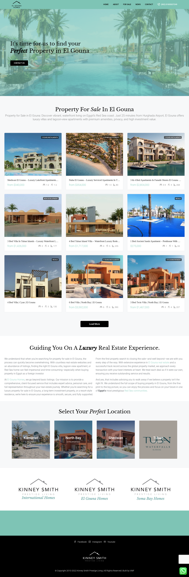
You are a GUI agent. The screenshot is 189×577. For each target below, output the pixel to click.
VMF (132, 570)
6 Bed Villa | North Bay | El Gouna (85, 302)
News (138, 4)
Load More (94, 324)
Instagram (97, 542)
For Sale (127, 4)
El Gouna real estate (158, 362)
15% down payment (173, 260)
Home (106, 4)
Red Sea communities (135, 390)
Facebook (82, 542)
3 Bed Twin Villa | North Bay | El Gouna (149, 302)
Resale (178, 198)
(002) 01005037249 (169, 4)
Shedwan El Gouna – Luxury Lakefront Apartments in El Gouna (37, 180)
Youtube (111, 542)
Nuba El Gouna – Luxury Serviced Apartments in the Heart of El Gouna (103, 180)
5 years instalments (50, 137)
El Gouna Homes (16, 379)
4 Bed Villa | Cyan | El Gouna (21, 302)
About (116, 4)
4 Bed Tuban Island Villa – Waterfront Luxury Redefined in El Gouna (101, 241)
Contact (149, 4)
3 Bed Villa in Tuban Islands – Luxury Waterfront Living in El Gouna (40, 241)
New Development (51, 198)
